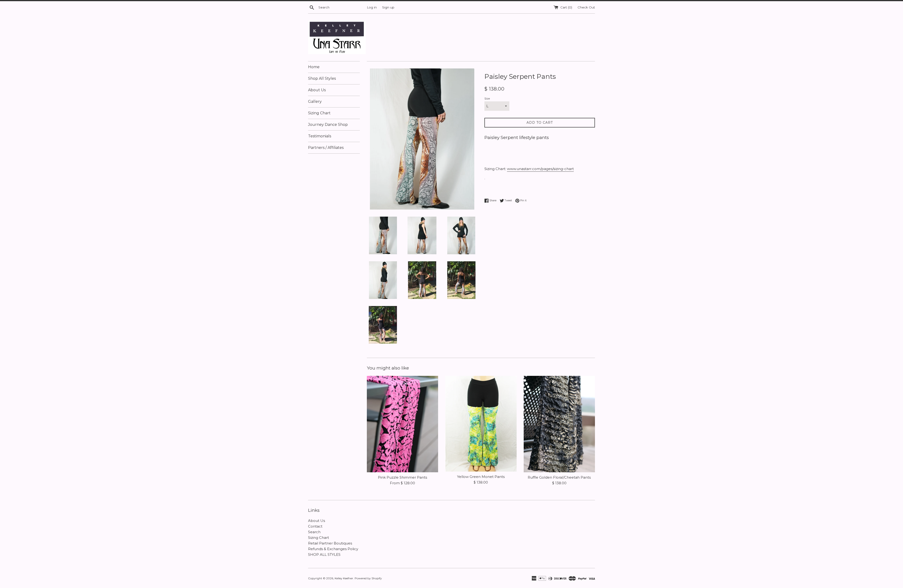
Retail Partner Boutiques (330, 543)
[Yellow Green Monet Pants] (480, 424)
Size (487, 98)
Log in (372, 7)
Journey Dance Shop (328, 124)
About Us (317, 90)
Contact (315, 526)
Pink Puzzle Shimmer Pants (402, 477)
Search (314, 532)
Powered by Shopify (368, 578)
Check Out (586, 7)
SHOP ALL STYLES (324, 554)
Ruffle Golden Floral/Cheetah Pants (559, 477)
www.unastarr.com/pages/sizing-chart (540, 169)
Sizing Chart (319, 113)
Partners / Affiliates (326, 147)
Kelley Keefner (344, 578)
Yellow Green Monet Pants (481, 476)
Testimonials (319, 136)
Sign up (388, 7)
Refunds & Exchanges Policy (333, 549)
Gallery (315, 101)
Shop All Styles (322, 78)
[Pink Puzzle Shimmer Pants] (402, 424)
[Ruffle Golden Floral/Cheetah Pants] (559, 424)
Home (314, 67)
